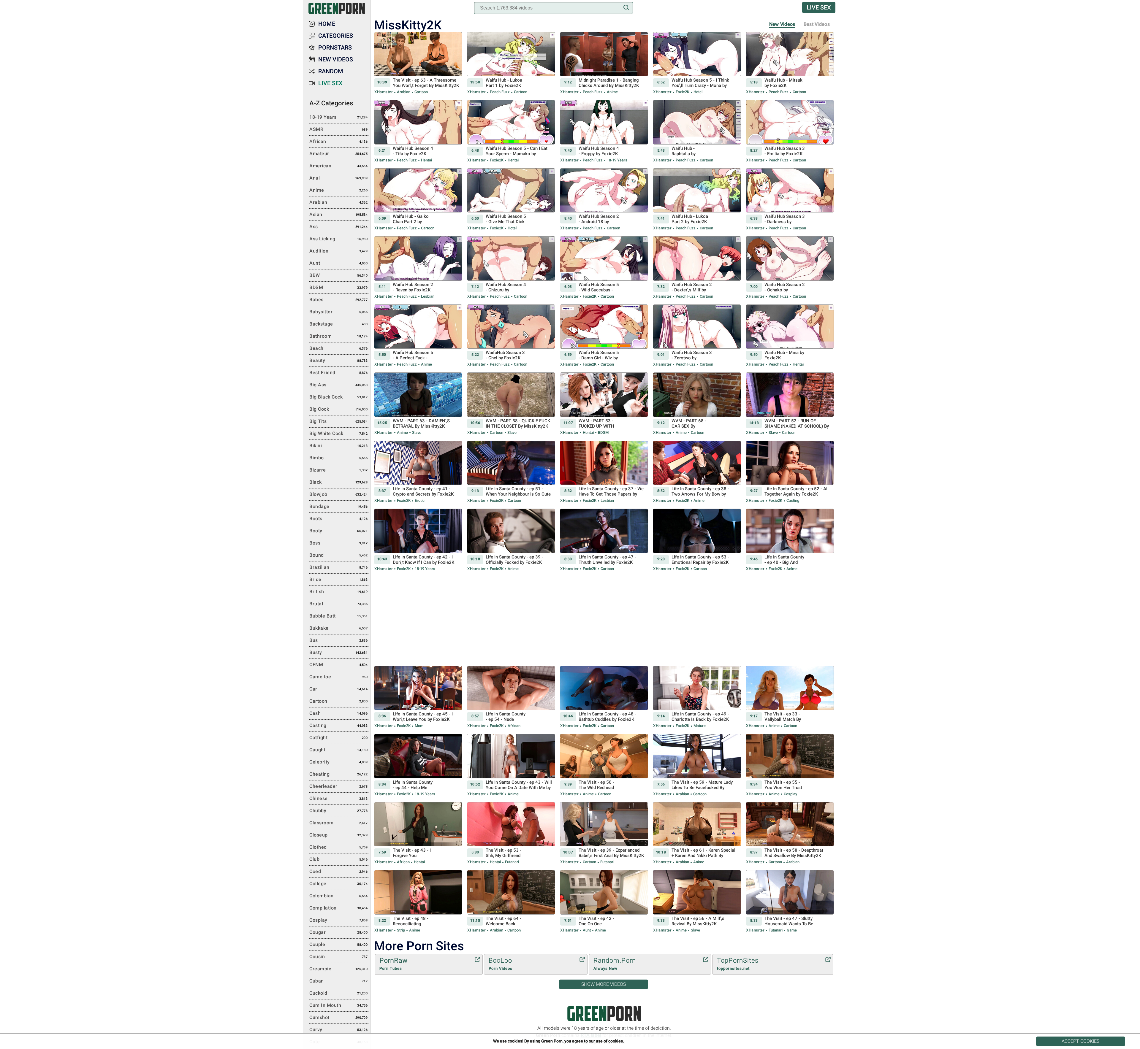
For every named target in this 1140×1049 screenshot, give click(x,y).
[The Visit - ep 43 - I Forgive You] (418, 833)
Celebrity (338, 762)
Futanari (511, 862)
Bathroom (338, 336)
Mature (699, 725)
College (338, 883)
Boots (338, 518)
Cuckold (338, 993)
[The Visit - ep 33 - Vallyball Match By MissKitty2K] (790, 697)
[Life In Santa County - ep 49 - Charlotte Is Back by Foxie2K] (697, 697)
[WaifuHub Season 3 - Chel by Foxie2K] (511, 335)
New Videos (782, 24)
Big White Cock (338, 433)
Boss (338, 543)
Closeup (338, 835)
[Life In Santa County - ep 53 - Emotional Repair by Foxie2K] (697, 540)
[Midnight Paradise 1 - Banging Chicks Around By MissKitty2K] (604, 63)
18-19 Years (616, 160)
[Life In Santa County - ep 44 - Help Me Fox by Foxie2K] (418, 765)
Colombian (338, 896)
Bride (338, 579)
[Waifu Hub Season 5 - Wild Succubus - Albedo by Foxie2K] (604, 267)
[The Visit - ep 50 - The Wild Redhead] (604, 765)
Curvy (338, 1029)
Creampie (338, 969)
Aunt (587, 930)
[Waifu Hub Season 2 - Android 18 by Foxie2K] (604, 199)
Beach (338, 348)
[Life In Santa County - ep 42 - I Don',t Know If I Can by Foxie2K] (418, 540)
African (513, 725)
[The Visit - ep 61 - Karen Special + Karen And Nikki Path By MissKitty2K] (697, 833)
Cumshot (338, 1017)
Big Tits (338, 421)
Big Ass (338, 385)
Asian (338, 214)
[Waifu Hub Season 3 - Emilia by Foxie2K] (790, 131)
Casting (792, 500)
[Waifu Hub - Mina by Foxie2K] (790, 335)
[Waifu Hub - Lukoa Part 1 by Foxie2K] (511, 63)
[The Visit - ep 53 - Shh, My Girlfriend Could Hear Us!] (511, 833)
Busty (338, 652)
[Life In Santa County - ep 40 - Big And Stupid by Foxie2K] (790, 540)
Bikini (338, 445)
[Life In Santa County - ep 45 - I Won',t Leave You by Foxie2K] (418, 697)
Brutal (338, 604)
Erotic (419, 500)
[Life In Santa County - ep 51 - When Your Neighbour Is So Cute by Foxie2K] (511, 472)
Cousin (338, 956)
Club (338, 859)
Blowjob (338, 494)
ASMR (338, 129)
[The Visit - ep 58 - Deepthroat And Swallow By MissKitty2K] (790, 833)
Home (326, 23)
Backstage (338, 324)
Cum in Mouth (338, 1005)
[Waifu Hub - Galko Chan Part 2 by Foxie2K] (418, 199)
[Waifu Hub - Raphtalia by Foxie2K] (697, 131)
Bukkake (338, 628)
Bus (338, 640)
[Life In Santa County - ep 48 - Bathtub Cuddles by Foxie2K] (604, 697)
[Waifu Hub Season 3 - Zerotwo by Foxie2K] (697, 335)
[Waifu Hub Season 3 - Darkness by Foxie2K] (790, 199)
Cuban (338, 981)
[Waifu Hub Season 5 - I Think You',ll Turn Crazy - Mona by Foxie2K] (697, 63)
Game (791, 930)
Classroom (338, 823)
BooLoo (500, 964)
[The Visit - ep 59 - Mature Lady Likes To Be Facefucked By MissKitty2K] (697, 765)
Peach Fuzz (500, 92)
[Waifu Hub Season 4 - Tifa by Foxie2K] (418, 131)
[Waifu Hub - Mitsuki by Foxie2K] (790, 63)
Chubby (338, 810)
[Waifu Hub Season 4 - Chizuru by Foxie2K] (511, 267)
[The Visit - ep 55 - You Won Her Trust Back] (790, 765)
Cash (338, 713)
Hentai (426, 160)
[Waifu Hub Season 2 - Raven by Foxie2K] (418, 267)
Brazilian (338, 567)
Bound (338, 555)
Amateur (338, 153)
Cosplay (790, 794)
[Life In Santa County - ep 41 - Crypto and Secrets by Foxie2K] (418, 472)
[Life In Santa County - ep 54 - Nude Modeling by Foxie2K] (511, 697)
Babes (338, 299)
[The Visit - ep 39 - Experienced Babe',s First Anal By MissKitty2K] (604, 833)
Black (338, 482)
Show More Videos (603, 984)
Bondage (338, 506)
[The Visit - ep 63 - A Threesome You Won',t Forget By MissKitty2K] (418, 63)
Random (330, 71)
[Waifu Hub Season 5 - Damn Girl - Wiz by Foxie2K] (604, 335)
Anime (612, 92)
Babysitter (338, 312)
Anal (338, 178)
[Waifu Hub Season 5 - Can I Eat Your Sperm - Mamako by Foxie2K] (511, 131)
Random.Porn (614, 964)
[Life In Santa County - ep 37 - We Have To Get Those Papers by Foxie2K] (604, 472)
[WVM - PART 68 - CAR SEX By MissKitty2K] (697, 403)
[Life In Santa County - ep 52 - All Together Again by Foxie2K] (790, 472)
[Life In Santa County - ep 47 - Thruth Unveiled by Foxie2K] (604, 540)
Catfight (338, 737)
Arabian (403, 92)
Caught (338, 750)
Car (338, 689)
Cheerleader (338, 786)
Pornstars (335, 47)
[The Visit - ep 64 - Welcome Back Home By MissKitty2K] (511, 901)
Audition (338, 251)
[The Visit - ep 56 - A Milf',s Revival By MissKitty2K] (697, 901)
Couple (338, 944)
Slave (416, 432)
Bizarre (338, 470)
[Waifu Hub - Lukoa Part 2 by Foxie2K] (697, 199)
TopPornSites (738, 964)
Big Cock (338, 409)
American (338, 166)
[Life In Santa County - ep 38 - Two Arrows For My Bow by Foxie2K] (697, 472)
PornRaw (393, 964)
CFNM (338, 664)
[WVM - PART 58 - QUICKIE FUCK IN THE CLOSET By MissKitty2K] (511, 403)
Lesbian (427, 296)
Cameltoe (338, 677)
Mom (418, 725)
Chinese (338, 798)
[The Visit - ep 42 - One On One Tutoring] (604, 901)
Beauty (338, 360)
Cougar (338, 932)
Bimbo (338, 458)
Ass (338, 226)
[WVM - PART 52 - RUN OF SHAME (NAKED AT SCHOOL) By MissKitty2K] (790, 403)
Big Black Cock (338, 397)
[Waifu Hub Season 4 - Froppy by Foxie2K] (604, 131)
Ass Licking (338, 239)
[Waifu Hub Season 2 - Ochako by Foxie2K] (790, 267)
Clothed (338, 847)
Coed (338, 871)
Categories (335, 35)
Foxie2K (682, 92)
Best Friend (338, 372)
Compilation (338, 908)
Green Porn (604, 1013)
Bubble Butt (338, 616)
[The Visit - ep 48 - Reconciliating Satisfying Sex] (418, 901)
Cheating (338, 774)
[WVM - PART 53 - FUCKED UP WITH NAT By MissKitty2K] (604, 403)
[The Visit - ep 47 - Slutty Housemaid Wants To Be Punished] (790, 901)
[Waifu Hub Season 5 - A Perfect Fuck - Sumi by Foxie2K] (418, 335)
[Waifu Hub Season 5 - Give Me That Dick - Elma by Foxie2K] (511, 199)
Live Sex (819, 7)
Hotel (697, 92)
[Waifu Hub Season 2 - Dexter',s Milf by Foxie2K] (697, 267)
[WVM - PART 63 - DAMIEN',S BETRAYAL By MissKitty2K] (418, 403)
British (338, 591)
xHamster (383, 92)
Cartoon (421, 92)
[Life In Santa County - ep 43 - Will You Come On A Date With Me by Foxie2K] (511, 765)
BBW (338, 275)
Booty (338, 531)
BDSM (603, 432)
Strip (401, 930)
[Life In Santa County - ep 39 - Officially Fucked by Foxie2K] (511, 540)
